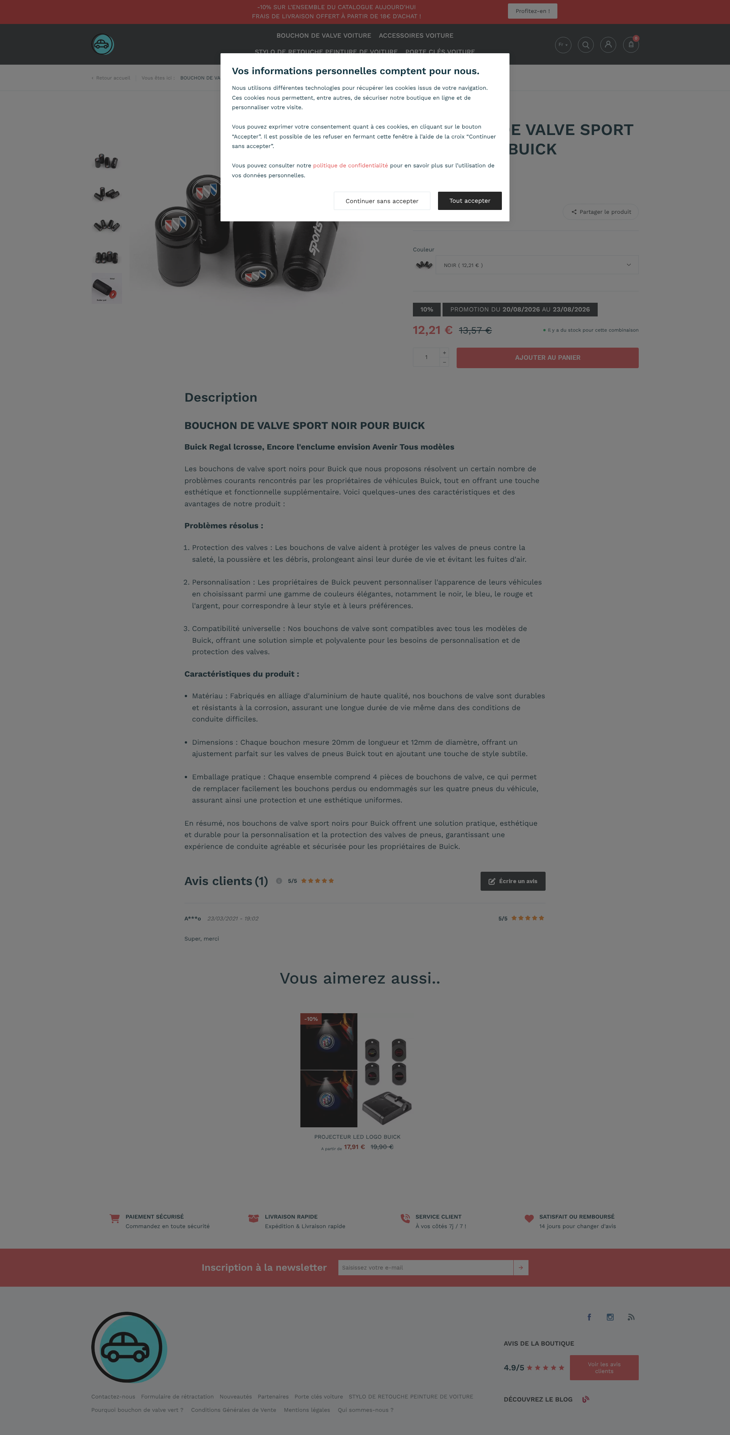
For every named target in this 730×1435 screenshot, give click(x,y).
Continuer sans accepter (382, 201)
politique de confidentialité (350, 165)
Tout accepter (469, 200)
